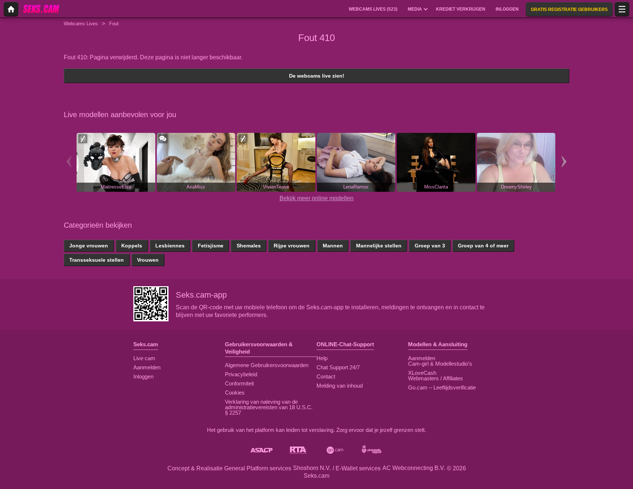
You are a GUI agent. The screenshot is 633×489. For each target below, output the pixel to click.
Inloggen (143, 376)
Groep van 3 (430, 246)
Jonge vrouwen (88, 246)
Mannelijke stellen (378, 246)
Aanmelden (146, 367)
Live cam (144, 358)
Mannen (333, 246)
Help (321, 358)
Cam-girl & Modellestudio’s (440, 364)
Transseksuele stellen (96, 260)
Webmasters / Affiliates (435, 378)
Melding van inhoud (339, 385)
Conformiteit (239, 383)
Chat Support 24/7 (338, 367)
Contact (325, 376)
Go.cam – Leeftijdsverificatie (442, 387)
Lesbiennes (170, 246)
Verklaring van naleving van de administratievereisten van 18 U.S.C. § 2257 (268, 407)
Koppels (131, 246)
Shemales (249, 246)
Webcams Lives (81, 23)
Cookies (235, 392)
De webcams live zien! (316, 76)
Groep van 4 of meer (483, 246)
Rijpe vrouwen (292, 246)
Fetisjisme (210, 246)
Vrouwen (148, 260)
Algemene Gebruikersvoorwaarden (266, 365)
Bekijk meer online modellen (316, 198)
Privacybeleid (241, 374)
